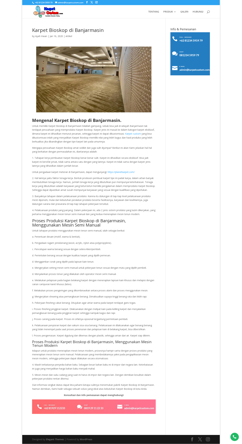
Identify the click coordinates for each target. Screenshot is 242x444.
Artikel (69, 36)
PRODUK (168, 12)
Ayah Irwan (41, 36)
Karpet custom (133, 133)
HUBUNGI (198, 12)
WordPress (86, 439)
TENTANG (153, 12)
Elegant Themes (55, 439)
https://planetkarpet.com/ (121, 172)
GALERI (184, 12)
